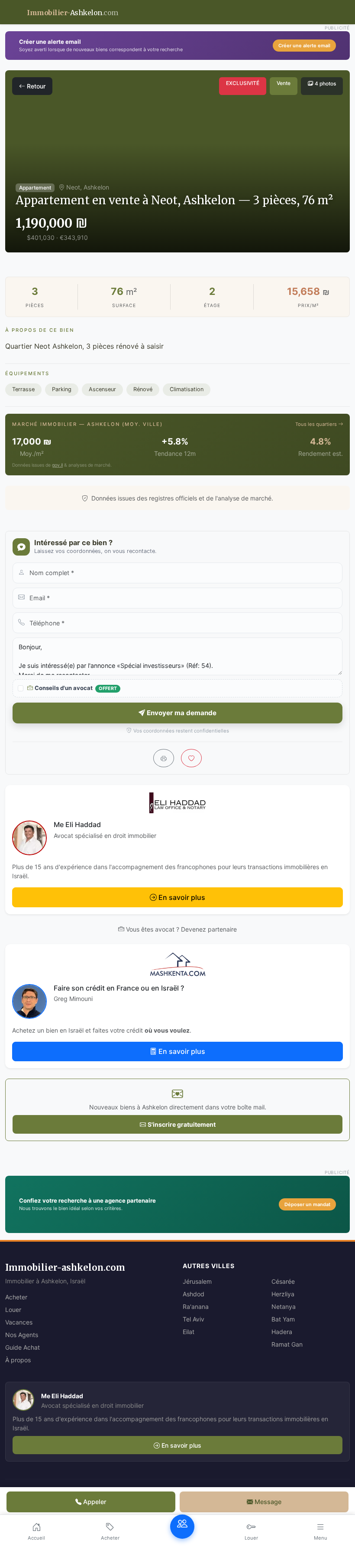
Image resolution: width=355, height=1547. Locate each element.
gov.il (57, 465)
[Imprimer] (163, 758)
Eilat (188, 1331)
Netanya (283, 1306)
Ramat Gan (287, 1344)
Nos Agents (21, 1334)
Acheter (16, 1297)
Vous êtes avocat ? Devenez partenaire (181, 929)
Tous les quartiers (316, 424)
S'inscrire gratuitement (182, 1124)
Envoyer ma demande (181, 713)
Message (268, 1501)
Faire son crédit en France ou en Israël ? (119, 988)
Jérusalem (197, 1281)
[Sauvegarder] (191, 758)
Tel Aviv (193, 1319)
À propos (18, 1360)
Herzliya (282, 1294)
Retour (36, 86)
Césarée (283, 1281)
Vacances (18, 1322)
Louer (13, 1309)
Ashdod (193, 1294)
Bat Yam (283, 1319)
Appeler (94, 1501)
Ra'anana (196, 1306)
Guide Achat (22, 1347)
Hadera (281, 1331)
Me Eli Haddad (77, 824)
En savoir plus (181, 897)
